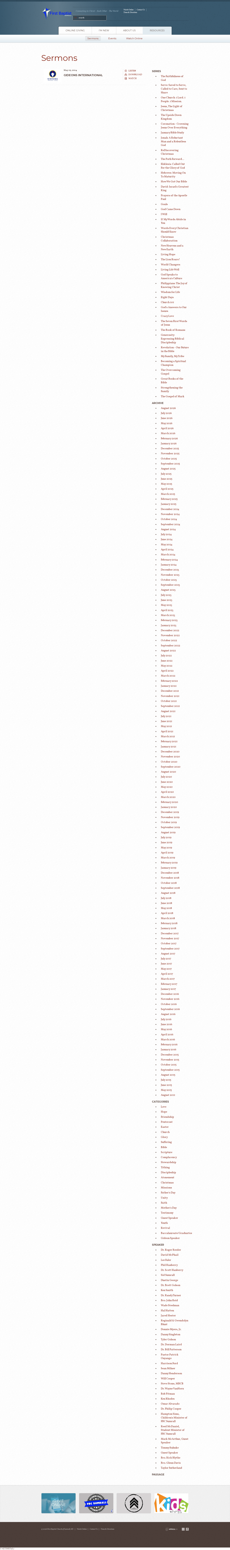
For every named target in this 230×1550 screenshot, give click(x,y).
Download (135, 74)
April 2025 (167, 489)
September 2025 (170, 464)
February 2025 (169, 499)
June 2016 (166, 1024)
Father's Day (168, 1193)
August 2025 (168, 469)
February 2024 (169, 560)
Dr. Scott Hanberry (172, 1270)
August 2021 (168, 711)
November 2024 (170, 514)
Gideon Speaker (170, 1238)
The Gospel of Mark (172, 396)
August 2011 (168, 1095)
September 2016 (170, 1009)
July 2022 (166, 655)
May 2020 (167, 787)
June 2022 (166, 661)
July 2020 (166, 777)
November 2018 (170, 878)
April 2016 (167, 1034)
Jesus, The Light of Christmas (171, 108)
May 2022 (166, 666)
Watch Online (128, 10)
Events (112, 38)
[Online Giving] (58, 1503)
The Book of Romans (173, 330)
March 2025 (168, 494)
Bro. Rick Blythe (170, 1458)
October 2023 (169, 580)
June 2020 (167, 782)
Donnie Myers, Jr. (171, 1329)
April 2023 (167, 610)
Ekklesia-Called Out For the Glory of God (173, 166)
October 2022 (169, 640)
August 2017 (168, 954)
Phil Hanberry (169, 1265)
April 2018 (167, 913)
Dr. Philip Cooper (171, 1409)
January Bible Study (172, 132)
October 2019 (169, 822)
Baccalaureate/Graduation (177, 1233)
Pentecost (167, 1122)
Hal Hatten (167, 1310)
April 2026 (167, 428)
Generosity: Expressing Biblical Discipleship (172, 338)
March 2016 (168, 1039)
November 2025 (170, 453)
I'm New (104, 30)
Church (165, 1132)
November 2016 (170, 999)
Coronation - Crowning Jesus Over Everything (175, 125)
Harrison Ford (169, 1363)
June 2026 (166, 418)
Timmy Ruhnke (170, 1448)
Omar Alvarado (170, 1404)
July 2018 (166, 898)
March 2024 (168, 554)
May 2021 (166, 726)
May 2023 (166, 605)
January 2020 (169, 807)
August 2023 (168, 590)
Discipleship (168, 1172)
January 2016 (168, 1049)
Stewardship (168, 1162)
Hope (164, 1112)
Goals (164, 204)
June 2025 (166, 479)
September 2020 (170, 767)
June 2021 (166, 721)
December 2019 (170, 812)
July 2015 (166, 1080)
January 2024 (169, 565)
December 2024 (170, 509)
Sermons (92, 38)
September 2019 (170, 827)
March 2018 (168, 918)
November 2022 (170, 635)
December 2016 (170, 994)
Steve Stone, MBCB (172, 1383)
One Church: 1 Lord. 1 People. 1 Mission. (173, 99)
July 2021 (166, 716)
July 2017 (166, 959)
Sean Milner (168, 1368)
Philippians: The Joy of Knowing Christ (174, 285)
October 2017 (168, 943)
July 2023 (166, 595)
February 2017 (169, 984)
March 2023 (168, 615)
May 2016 (166, 1029)
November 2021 (170, 696)
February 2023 (169, 620)
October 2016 (169, 1004)
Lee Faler (166, 1260)
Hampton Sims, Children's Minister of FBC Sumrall (174, 1417)
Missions (166, 1188)
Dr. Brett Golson (170, 1285)
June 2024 (167, 539)
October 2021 (169, 701)
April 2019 (167, 853)
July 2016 (166, 1019)
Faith (164, 1203)
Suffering (166, 1142)
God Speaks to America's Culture (171, 276)
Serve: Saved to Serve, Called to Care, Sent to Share (174, 88)
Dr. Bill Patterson (171, 1349)
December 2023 (170, 570)
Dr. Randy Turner (171, 1295)
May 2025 (166, 484)
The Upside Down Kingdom (171, 117)
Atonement (167, 1177)
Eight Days (167, 297)
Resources (157, 30)
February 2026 (169, 438)
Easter (165, 1127)
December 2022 (170, 630)
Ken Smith (167, 1290)
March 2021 (168, 736)
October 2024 (169, 519)
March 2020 (168, 797)
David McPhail (169, 1255)
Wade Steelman (170, 1305)
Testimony (167, 1213)
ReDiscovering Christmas (170, 152)
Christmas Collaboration (169, 239)
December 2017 (170, 933)
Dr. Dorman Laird (171, 1344)
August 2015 (168, 1075)
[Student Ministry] (134, 1503)
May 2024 (166, 544)
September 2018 (170, 888)
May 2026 (166, 423)
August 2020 (168, 772)
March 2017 (168, 979)
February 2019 (169, 863)
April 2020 (167, 792)
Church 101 (167, 302)
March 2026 (168, 433)
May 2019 (166, 848)
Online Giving (75, 30)
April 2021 (167, 731)
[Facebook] (187, 1529)
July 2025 (166, 474)
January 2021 (168, 746)
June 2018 (166, 903)
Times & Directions (130, 12)
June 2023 (166, 600)
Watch (132, 78)
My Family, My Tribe (172, 356)
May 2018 (166, 908)
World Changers (170, 264)
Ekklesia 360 (171, 1529)
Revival (165, 1228)
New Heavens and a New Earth (172, 247)
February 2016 (169, 1044)
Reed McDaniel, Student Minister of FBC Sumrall (173, 1430)
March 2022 (168, 676)
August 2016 (168, 1014)
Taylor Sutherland (171, 1468)
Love (163, 1107)
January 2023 (168, 625)
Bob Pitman (168, 1394)
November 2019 (170, 817)
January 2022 (168, 686)
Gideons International (83, 75)
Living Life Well (170, 269)
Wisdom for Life (170, 292)
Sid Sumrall (168, 1275)
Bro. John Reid (169, 1300)
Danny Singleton (170, 1334)
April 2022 (167, 671)
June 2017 (166, 964)
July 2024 (166, 534)
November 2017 (170, 938)
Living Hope (168, 254)
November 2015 (170, 1060)
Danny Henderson (171, 1373)
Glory (164, 1137)
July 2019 (166, 837)
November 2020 (170, 757)
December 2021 (170, 691)
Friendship (167, 1117)
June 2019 (166, 842)
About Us (129, 30)
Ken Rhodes (168, 1399)
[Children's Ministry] (171, 1503)
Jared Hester (168, 1315)
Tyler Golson (168, 1339)
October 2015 (168, 1065)
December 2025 (170, 448)
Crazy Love (167, 316)
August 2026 (168, 408)
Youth (164, 1223)
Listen (132, 70)
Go (75, 17)
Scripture (166, 1152)
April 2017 (167, 974)
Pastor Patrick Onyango (169, 1356)
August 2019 (168, 832)
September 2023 (170, 585)
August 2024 (168, 529)
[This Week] (96, 1503)
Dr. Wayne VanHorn (172, 1388)
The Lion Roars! (170, 259)
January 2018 (168, 928)
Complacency (169, 1157)
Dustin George (169, 1280)
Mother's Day (169, 1208)
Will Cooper (168, 1378)
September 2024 (170, 524)
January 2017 (168, 989)
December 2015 (170, 1055)
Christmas (167, 1183)
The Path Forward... (172, 159)
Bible (164, 1147)
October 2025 (169, 459)
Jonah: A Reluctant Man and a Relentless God (173, 141)
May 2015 (166, 1090)
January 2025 (168, 504)
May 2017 (166, 969)
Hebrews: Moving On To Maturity (173, 174)
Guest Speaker (169, 1218)
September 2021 (170, 706)
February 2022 (169, 681)
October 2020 (169, 762)
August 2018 (168, 893)
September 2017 (170, 949)
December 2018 (170, 873)
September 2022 (170, 645)
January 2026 (168, 443)
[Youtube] (183, 1529)
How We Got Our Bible (174, 181)
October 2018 (169, 883)
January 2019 (168, 868)
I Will (164, 214)
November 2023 (170, 575)
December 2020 (170, 751)
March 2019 (168, 858)
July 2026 (166, 413)
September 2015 (170, 1070)
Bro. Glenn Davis (171, 1463)
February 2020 (169, 802)
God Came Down (170, 209)
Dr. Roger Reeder (171, 1250)
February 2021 (169, 741)
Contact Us (141, 10)
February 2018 (169, 923)
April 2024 (167, 549)
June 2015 (166, 1085)
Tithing (165, 1167)
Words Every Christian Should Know (174, 230)
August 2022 (168, 650)
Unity (164, 1198)
